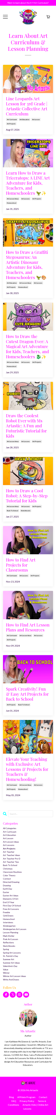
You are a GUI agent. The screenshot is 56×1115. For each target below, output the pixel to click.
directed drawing (11, 882)
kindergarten (9, 926)
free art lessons (11, 909)
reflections (8, 942)
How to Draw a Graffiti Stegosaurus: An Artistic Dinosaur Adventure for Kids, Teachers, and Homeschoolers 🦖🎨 (27, 265)
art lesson (36, 119)
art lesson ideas (13, 199)
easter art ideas (10, 895)
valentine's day (10, 966)
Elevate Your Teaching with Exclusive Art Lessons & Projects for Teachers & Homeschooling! (27, 769)
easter (6, 892)
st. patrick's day (10, 956)
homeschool (11, 203)
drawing (7, 885)
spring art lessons (12, 952)
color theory (9, 875)
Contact (43, 1097)
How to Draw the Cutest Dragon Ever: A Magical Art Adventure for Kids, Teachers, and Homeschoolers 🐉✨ (27, 346)
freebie (6, 912)
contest (7, 878)
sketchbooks (25, 510)
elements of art (10, 899)
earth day (7, 888)
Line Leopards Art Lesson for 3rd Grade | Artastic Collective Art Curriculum (26, 106)
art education (24, 119)
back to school (12, 510)
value (5, 969)
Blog (11, 1097)
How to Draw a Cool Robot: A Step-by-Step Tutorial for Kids (26, 495)
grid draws (8, 915)
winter (6, 973)
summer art (8, 959)
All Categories (9, 828)
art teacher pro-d (11, 858)
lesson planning (10, 932)
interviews (8, 922)
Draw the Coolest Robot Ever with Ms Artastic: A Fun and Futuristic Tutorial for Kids (26, 425)
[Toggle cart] (48, 16)
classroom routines (12, 872)
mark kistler (8, 936)
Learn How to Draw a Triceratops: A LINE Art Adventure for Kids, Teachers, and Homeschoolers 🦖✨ (28, 183)
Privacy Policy (27, 1101)
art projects (11, 124)
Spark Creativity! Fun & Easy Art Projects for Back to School (27, 694)
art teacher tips (11, 862)
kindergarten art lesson (14, 929)
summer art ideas (11, 962)
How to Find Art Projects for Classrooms (20, 564)
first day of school (12, 905)
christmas (8, 868)
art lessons (25, 199)
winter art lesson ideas (14, 976)
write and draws (11, 979)
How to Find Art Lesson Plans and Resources (28, 627)
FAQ (13, 1101)
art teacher (8, 852)
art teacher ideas (11, 855)
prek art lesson (10, 939)
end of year (8, 902)
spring (6, 949)
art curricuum (12, 119)
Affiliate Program (26, 1097)
